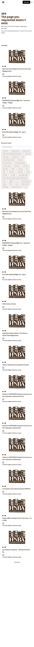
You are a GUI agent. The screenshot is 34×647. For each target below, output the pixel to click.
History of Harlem (25, 184)
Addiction (11, 181)
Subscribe (26, 2)
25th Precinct (20, 172)
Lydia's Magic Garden (23, 175)
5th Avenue (11, 172)
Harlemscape (6, 157)
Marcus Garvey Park (7, 163)
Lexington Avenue (15, 151)
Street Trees (25, 166)
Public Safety (5, 187)
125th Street (5, 151)
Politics (4, 172)
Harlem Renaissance (25, 181)
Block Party (20, 160)
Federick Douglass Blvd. (20, 163)
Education (20, 169)
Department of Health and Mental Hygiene (12, 154)
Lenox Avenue (28, 154)
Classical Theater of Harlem (9, 160)
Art (17, 181)
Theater (28, 172)
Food (27, 169)
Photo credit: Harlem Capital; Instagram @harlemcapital (15, 178)
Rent (23, 157)
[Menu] (32, 2)
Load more (17, 562)
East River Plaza (15, 157)
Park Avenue (17, 166)
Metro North (5, 169)
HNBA (10, 184)
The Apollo (13, 175)
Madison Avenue (26, 151)
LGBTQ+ (13, 169)
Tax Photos (5, 175)
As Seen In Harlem (7, 166)
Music (16, 184)
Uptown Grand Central (16, 187)
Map (26, 187)
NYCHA (4, 181)
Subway (4, 184)
